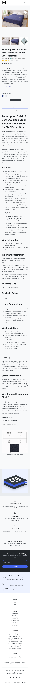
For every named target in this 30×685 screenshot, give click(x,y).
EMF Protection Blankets (15, 640)
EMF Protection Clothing (15, 645)
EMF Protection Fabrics (15, 648)
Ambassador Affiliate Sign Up (15, 656)
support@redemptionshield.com (12, 589)
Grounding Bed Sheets (15, 634)
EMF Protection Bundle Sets (15, 641)
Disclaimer (15, 615)
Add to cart (15, 100)
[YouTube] (16, 677)
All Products (15, 633)
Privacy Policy (15, 617)
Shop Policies (15, 625)
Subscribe (15, 566)
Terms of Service (15, 624)
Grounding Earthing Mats (15, 636)
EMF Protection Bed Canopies (15, 643)
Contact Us (15, 613)
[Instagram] (13, 677)
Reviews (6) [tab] (15, 110)
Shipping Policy (15, 620)
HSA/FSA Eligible (15, 606)
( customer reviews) (14, 60)
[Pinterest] (19, 677)
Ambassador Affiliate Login (15, 657)
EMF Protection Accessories (15, 638)
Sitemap (24, 682)
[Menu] (27, 2)
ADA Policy (15, 622)
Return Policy (15, 618)
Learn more (24, 58)
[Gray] (6, 96)
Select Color (6, 93)
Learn (15, 601)
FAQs (15, 602)
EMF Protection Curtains (15, 646)
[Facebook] (10, 677)
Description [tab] (15, 107)
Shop (15, 604)
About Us (15, 599)
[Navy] (3, 96)
